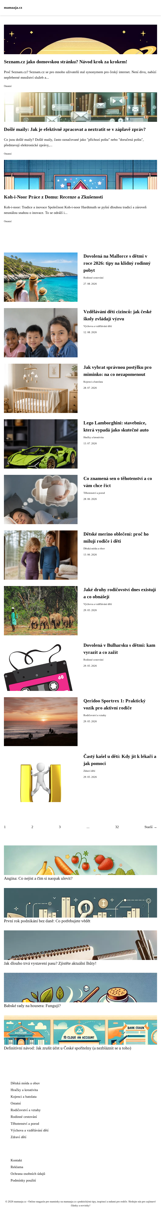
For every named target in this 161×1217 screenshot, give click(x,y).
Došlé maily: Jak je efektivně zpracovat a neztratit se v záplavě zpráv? (75, 129)
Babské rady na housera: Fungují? (32, 1005)
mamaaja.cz (13, 7)
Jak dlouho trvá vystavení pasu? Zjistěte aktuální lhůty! (50, 963)
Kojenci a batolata (93, 381)
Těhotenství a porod (94, 493)
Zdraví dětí (89, 771)
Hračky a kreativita (93, 437)
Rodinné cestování (93, 277)
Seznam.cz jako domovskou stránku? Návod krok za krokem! (65, 61)
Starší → (151, 827)
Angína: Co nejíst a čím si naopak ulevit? (38, 878)
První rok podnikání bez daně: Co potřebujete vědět (47, 921)
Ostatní (8, 86)
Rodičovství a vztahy (94, 715)
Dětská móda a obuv (94, 548)
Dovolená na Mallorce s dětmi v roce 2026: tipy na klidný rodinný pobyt (117, 263)
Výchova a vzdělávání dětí (97, 326)
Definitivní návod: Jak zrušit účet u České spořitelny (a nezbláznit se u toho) (67, 1048)
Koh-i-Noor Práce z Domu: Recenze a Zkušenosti (53, 196)
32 (117, 827)
